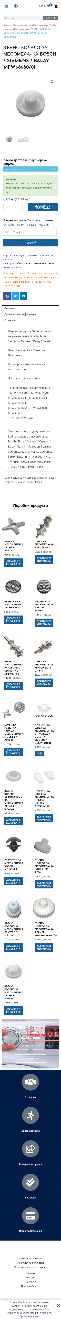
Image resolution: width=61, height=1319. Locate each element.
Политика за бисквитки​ (30, 1262)
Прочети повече (29, 1316)
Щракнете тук (30, 1058)
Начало (7, 25)
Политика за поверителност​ (30, 1267)
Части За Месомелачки (36, 25)
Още (39, 753)
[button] (52, 82)
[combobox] (8, 232)
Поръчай (30, 242)
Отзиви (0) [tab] (10, 320)
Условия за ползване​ (30, 1258)
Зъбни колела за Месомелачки (31, 263)
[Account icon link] (56, 6)
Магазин (17, 25)
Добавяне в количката (42, 207)
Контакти (30, 1282)
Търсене (50, 18)
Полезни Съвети (30, 1286)
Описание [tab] (9, 308)
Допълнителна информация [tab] (20, 314)
